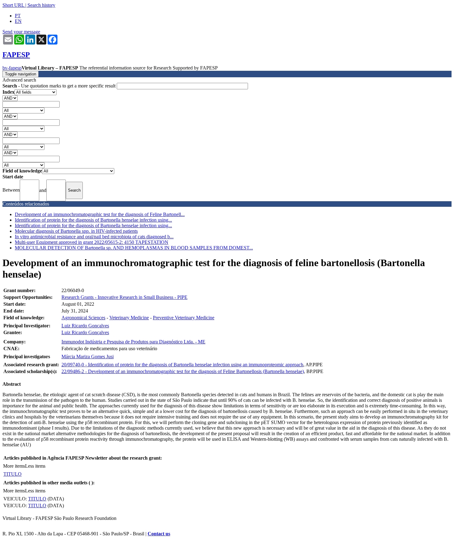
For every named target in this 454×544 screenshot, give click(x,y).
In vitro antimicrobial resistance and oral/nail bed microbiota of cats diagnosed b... (94, 236)
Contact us (159, 533)
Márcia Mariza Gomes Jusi (87, 356)
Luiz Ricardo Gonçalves (85, 325)
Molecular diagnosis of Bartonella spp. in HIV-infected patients (76, 231)
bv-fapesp (12, 67)
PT (18, 15)
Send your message (21, 31)
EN (18, 21)
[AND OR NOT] (10, 97)
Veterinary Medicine (129, 317)
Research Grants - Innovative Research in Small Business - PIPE (124, 297)
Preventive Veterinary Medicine (183, 317)
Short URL (13, 5)
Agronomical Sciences (83, 317)
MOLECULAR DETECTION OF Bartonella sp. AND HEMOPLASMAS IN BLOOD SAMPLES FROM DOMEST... (134, 247)
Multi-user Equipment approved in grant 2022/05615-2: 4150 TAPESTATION (91, 242)
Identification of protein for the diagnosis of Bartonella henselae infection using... (93, 220)
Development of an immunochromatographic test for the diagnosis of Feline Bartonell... (100, 214)
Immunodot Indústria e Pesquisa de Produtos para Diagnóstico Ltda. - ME (133, 341)
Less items (35, 466)
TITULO (12, 474)
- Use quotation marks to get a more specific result (59, 85)
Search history (41, 5)
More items (14, 466)
